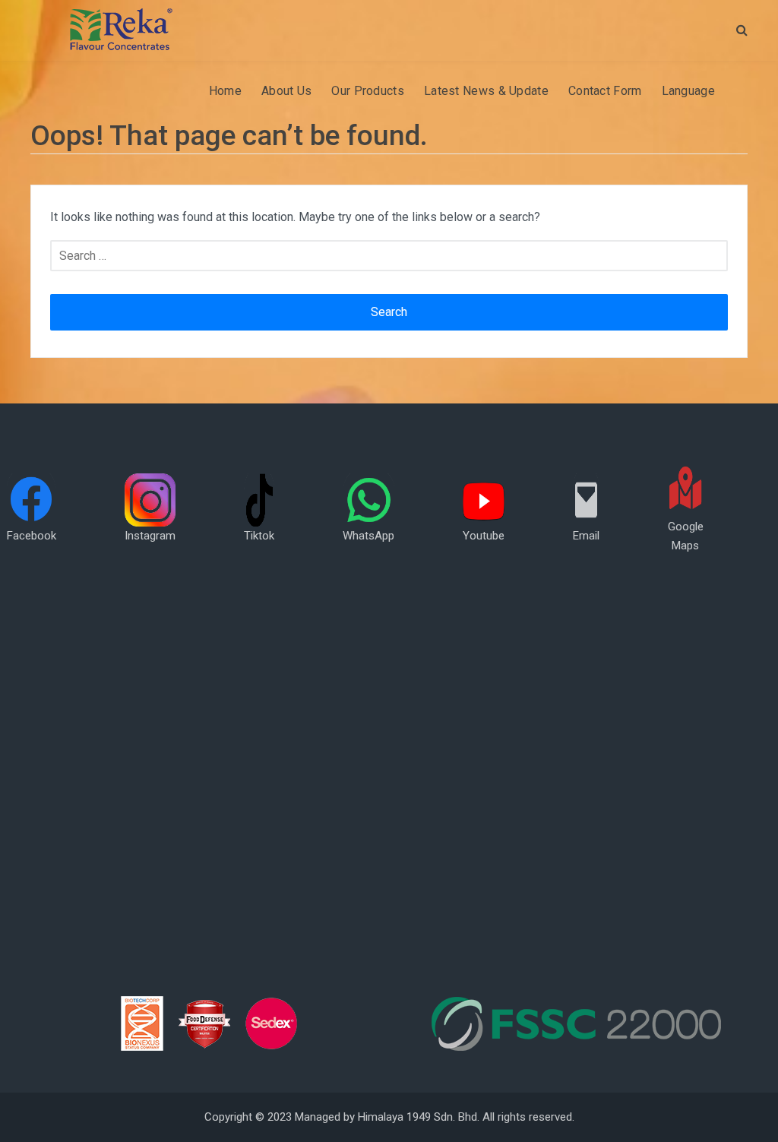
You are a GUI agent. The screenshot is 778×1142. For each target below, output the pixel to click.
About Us (286, 91)
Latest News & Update (486, 91)
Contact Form (605, 91)
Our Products (367, 91)
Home (225, 91)
